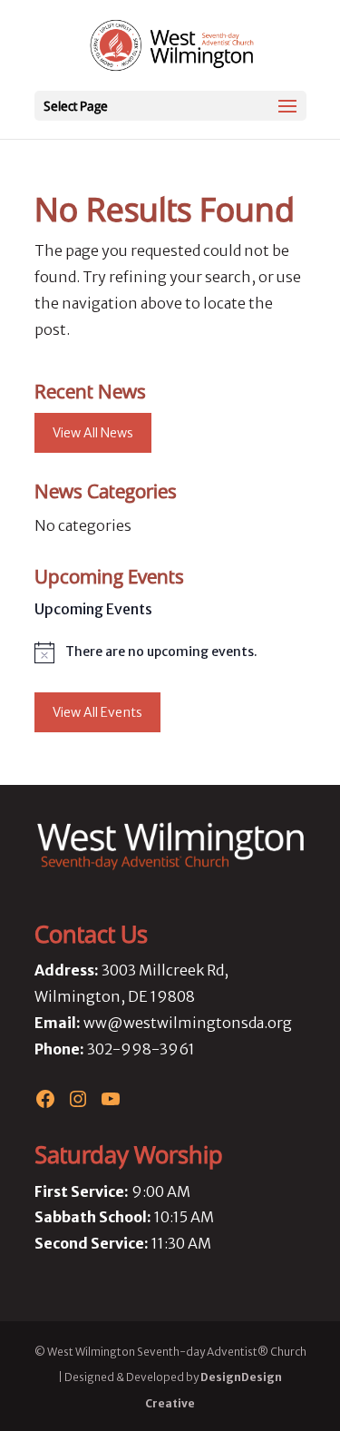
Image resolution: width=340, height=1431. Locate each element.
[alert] (170, 652)
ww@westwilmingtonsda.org (187, 1023)
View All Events (97, 712)
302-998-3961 (141, 1049)
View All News (93, 433)
